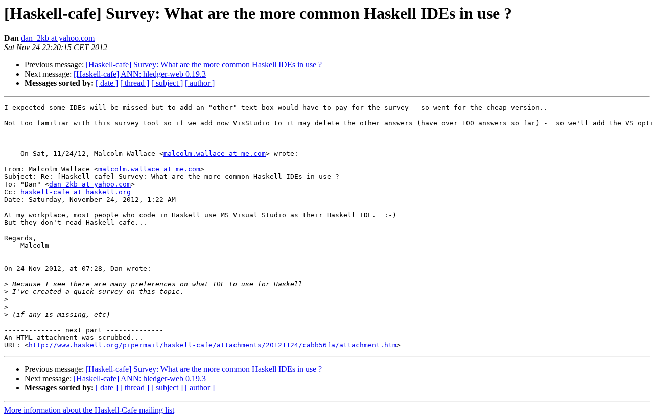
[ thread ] (134, 83)
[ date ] (107, 83)
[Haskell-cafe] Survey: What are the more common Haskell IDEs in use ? (204, 64)
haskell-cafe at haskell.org (75, 192)
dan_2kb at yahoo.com (58, 38)
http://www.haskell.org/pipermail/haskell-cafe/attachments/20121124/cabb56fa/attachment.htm (212, 345)
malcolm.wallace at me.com (215, 153)
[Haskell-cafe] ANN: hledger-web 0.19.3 (140, 73)
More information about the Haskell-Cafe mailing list (89, 410)
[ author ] (200, 83)
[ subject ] (167, 83)
